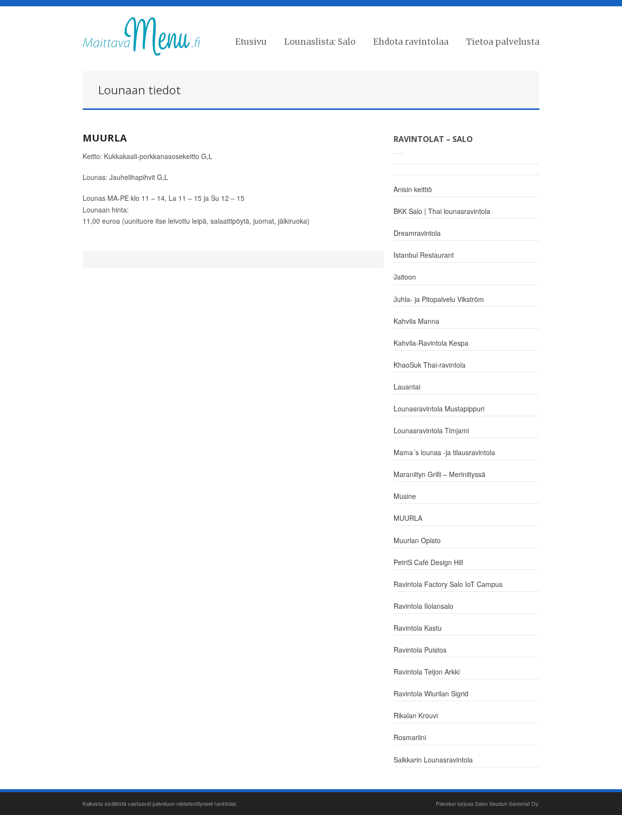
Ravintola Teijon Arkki (427, 671)
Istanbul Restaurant (424, 255)
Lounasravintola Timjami (431, 430)
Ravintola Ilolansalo (423, 606)
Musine (405, 496)
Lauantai (407, 386)
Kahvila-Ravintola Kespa (431, 343)
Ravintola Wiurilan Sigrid (431, 693)
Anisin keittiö (413, 189)
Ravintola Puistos (420, 650)
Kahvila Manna (416, 321)
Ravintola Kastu (418, 628)
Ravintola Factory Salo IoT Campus (448, 584)
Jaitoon (405, 277)
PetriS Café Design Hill (428, 562)
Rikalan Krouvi (416, 715)
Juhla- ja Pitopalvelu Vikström (439, 299)
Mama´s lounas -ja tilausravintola (444, 452)
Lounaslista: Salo (320, 41)
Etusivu (251, 41)
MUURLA (105, 137)
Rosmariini (410, 737)
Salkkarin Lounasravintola (433, 759)
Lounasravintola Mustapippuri (439, 408)
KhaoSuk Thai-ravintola (430, 365)
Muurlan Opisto (417, 540)
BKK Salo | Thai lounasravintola (442, 211)
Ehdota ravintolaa (411, 41)
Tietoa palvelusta (502, 41)
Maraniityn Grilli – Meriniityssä (439, 474)
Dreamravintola (417, 233)
